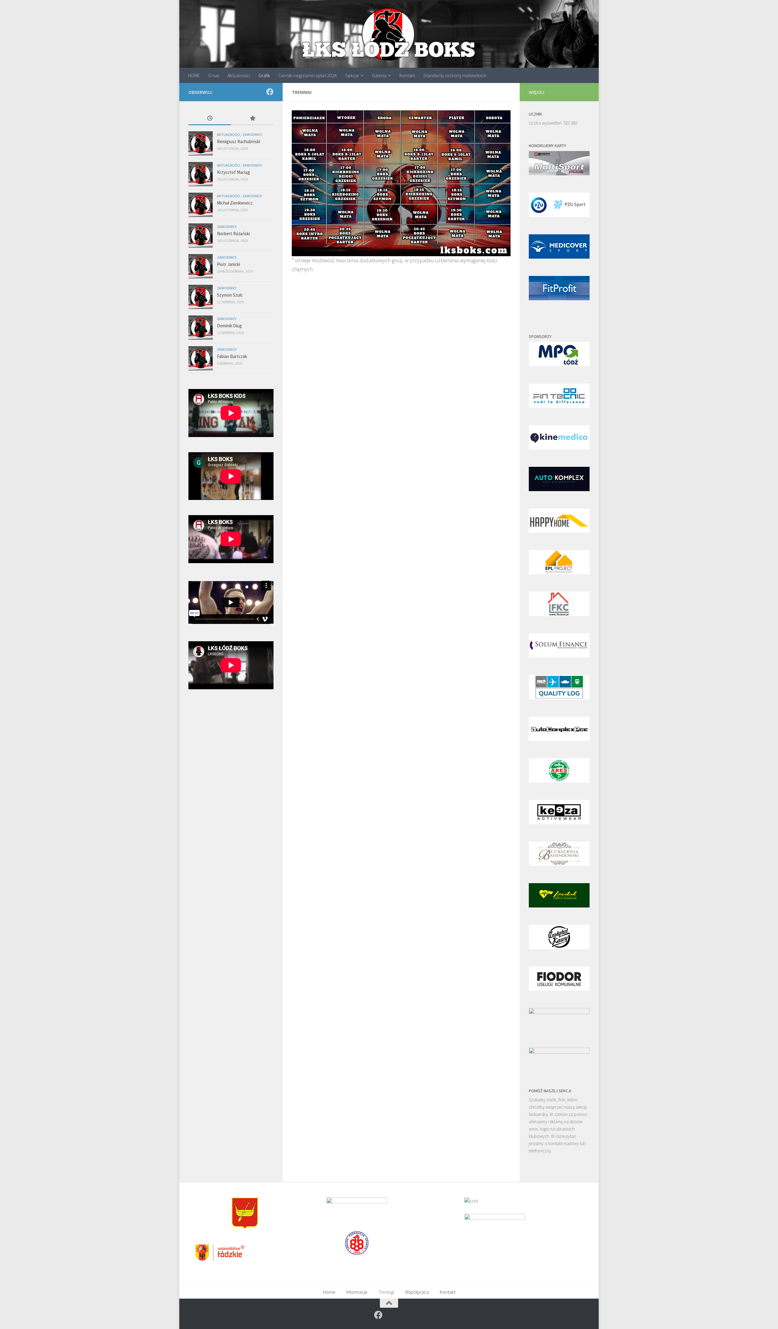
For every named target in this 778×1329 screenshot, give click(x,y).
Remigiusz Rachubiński (238, 141)
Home (329, 1292)
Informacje (356, 1292)
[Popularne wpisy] (252, 118)
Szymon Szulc (230, 295)
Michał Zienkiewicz (235, 203)
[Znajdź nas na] (270, 91)
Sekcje (352, 75)
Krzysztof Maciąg (233, 172)
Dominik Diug (229, 326)
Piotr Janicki (228, 264)
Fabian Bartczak (232, 356)
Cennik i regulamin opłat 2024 (307, 75)
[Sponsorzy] (559, 364)
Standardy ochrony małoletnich (454, 75)
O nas (213, 75)
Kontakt (407, 75)
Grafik (264, 75)
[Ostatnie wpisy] (209, 118)
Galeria (379, 75)
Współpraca (417, 1292)
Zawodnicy (252, 134)
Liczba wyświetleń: (546, 123)
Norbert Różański (233, 233)
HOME (194, 75)
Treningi (386, 1292)
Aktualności (239, 75)
